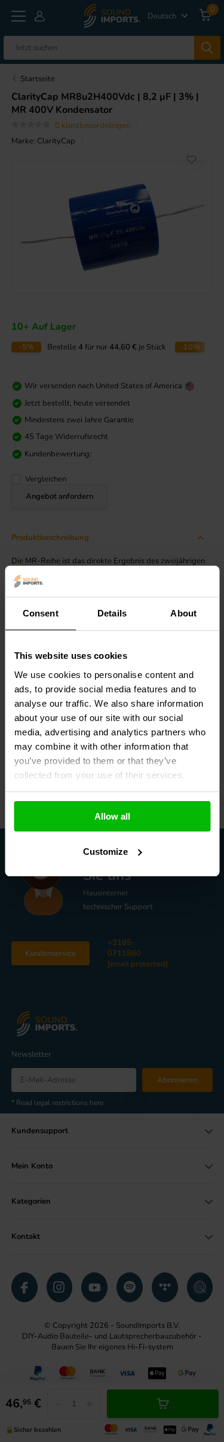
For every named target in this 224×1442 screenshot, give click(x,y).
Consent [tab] (41, 613)
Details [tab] (112, 613)
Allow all (112, 816)
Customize (105, 851)
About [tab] (183, 613)
